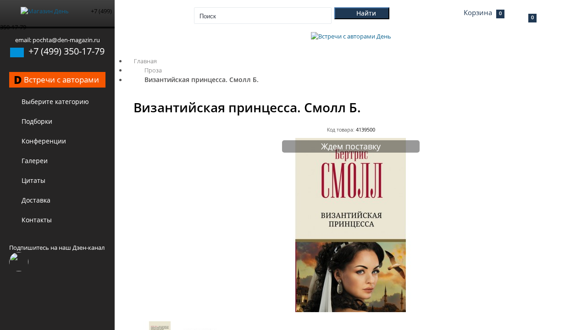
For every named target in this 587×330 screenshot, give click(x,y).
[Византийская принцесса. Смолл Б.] (351, 310)
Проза (153, 70)
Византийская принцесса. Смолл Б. (201, 79)
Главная (145, 61)
